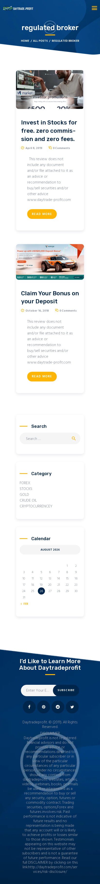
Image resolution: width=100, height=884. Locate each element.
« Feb (24, 604)
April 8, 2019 (33, 148)
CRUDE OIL (28, 500)
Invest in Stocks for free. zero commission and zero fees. (49, 130)
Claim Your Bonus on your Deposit (50, 297)
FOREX (25, 483)
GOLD (24, 495)
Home (25, 41)
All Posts (40, 41)
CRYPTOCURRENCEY (36, 506)
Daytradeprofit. (35, 722)
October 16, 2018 (37, 310)
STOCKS (26, 489)
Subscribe (66, 690)
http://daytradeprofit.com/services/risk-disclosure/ (52, 869)
